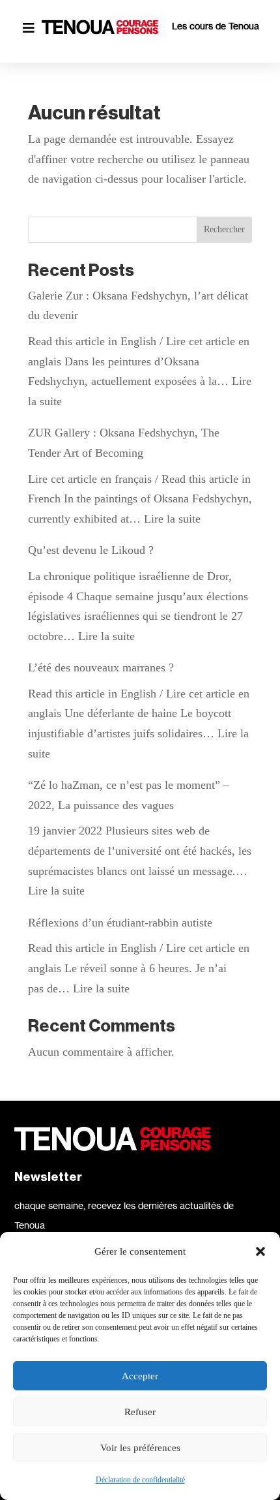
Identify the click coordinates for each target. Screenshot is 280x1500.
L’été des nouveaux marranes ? (101, 667)
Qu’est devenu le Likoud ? (91, 550)
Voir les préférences (140, 1448)
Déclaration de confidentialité (140, 1479)
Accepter (140, 1376)
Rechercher (224, 229)
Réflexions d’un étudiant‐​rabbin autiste (120, 922)
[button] (260, 1251)
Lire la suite (172, 518)
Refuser (140, 1412)
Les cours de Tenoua (215, 25)
